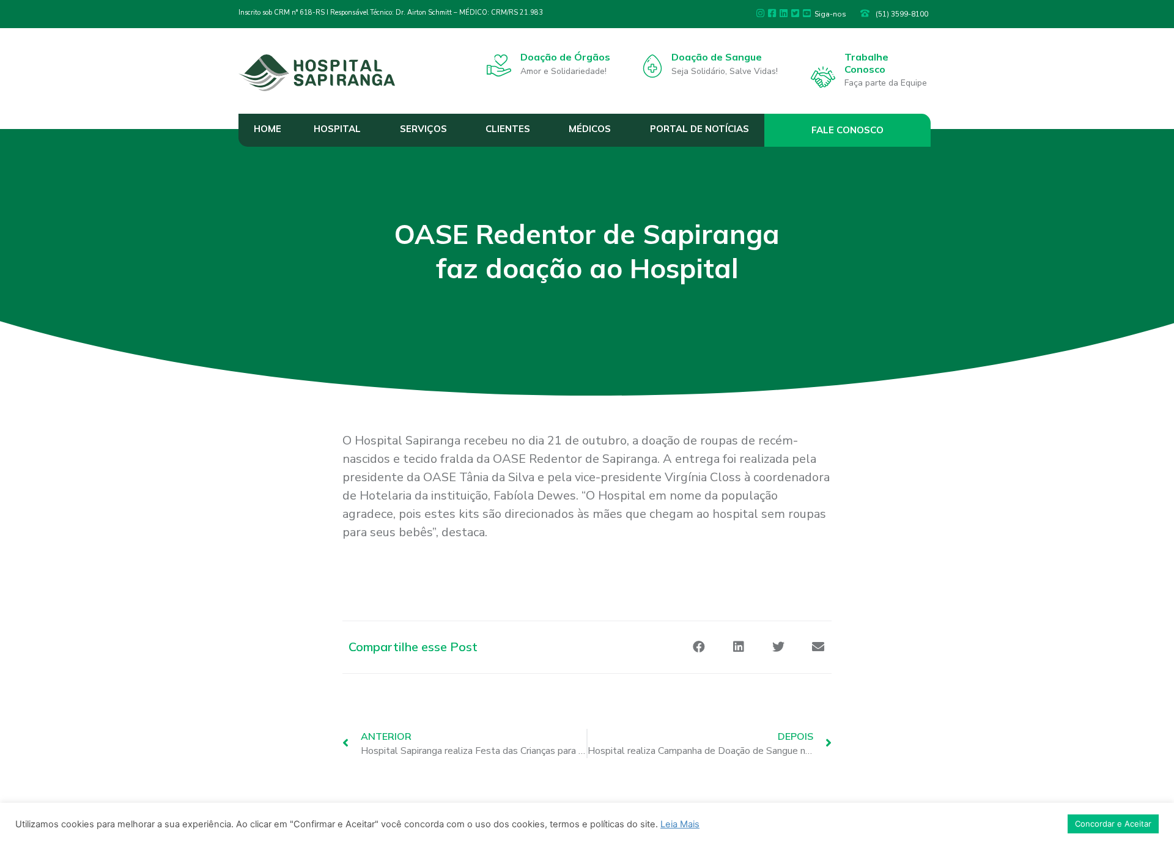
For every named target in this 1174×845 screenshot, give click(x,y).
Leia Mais (680, 824)
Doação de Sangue (716, 57)
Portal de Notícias (699, 129)
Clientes (507, 129)
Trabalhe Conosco (866, 63)
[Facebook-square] (772, 13)
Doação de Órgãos (565, 57)
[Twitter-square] (795, 13)
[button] (847, 130)
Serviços (423, 129)
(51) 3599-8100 (902, 14)
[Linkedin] (783, 13)
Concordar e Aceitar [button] (1113, 823)
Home (267, 129)
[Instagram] (760, 13)
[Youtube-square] (806, 13)
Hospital (337, 129)
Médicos (590, 129)
